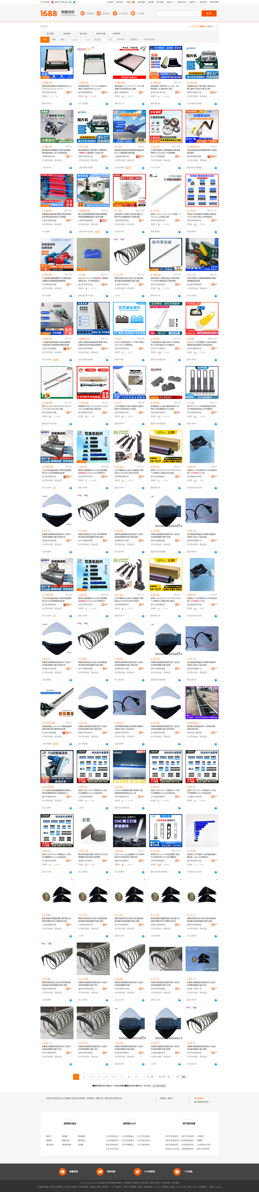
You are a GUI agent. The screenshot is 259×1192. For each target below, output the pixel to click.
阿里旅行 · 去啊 (121, 1187)
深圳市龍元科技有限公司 (50, 92)
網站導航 (175, 1183)
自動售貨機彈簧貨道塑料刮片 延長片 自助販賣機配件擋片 (129, 983)
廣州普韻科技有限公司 (86, 413)
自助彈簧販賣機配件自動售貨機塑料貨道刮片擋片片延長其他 (201, 535)
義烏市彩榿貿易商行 (86, 989)
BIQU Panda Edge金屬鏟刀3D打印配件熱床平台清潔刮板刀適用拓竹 (129, 855)
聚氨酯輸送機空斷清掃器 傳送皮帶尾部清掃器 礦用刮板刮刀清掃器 (56, 215)
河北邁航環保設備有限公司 (50, 285)
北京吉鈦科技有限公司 (115, 1136)
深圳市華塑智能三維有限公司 (159, 861)
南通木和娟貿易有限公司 (50, 989)
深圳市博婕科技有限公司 (123, 797)
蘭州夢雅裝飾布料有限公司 (192, 1141)
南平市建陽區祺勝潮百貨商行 (86, 541)
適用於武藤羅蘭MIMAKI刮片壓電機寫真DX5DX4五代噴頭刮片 (92, 471)
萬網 (172, 1187)
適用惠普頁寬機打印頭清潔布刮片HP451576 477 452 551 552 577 (56, 87)
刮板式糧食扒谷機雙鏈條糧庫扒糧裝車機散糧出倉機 (201, 279)
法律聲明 (127, 1183)
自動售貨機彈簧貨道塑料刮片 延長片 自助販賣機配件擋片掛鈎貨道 (129, 535)
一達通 (210, 1187)
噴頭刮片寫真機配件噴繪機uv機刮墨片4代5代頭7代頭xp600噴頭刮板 (201, 215)
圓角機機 (81, 1136)
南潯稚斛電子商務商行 (123, 541)
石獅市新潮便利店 (172, 1141)
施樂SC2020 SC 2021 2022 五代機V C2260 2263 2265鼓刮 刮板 (166, 215)
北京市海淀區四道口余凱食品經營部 (151, 1136)
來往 (189, 1187)
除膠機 (80, 1145)
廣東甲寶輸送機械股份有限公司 (195, 156)
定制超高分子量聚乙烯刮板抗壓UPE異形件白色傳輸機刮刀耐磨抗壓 (129, 215)
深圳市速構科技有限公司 (195, 349)
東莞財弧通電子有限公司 (195, 541)
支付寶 (183, 1187)
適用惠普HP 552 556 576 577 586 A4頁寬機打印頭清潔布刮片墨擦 (129, 87)
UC (177, 1187)
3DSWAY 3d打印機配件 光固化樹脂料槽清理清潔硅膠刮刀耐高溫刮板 (202, 343)
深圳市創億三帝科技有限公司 (123, 413)
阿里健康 (202, 1187)
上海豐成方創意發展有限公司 (195, 797)
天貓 (99, 1187)
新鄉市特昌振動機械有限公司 (86, 349)
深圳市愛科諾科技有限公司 (159, 413)
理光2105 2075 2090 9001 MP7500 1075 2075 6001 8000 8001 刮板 (56, 407)
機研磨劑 (81, 1141)
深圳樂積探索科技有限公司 (123, 477)
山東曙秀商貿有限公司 (190, 1149)
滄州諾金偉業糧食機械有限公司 (195, 285)
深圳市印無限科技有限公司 (123, 349)
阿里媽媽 (132, 1187)
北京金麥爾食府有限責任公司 (133, 1141)
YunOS (157, 1187)
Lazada (218, 1187)
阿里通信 (165, 1187)
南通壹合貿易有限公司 (50, 541)
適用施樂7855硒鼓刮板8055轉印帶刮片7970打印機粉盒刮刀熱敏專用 (165, 279)
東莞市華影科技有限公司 (195, 221)
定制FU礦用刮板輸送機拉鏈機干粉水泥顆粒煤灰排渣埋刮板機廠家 (93, 343)
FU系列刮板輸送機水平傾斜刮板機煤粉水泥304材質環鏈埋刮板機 (56, 471)
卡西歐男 (200, 1136)
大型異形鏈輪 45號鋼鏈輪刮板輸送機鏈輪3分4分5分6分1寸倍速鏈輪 (165, 151)
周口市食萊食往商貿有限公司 (195, 1053)
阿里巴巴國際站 (56, 1187)
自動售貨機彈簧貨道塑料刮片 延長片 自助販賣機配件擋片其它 (92, 983)
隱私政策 (145, 1183)
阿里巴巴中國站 (71, 1187)
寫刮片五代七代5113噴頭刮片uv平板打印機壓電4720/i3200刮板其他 (92, 791)
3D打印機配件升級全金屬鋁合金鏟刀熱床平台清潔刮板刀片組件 (129, 407)
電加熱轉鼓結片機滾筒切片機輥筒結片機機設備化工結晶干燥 (92, 151)
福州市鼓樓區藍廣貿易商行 (159, 541)
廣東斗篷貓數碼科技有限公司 (123, 92)
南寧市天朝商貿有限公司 (175, 1136)
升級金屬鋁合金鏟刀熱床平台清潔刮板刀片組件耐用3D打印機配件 (165, 343)
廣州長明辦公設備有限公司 (50, 413)
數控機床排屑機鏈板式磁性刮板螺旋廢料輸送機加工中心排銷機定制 (56, 151)
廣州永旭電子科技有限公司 (86, 285)
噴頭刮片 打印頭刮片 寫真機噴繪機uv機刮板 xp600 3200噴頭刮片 (202, 855)
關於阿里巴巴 (155, 1183)
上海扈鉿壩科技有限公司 (159, 1053)
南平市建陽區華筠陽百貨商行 (50, 1053)
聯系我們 (166, 1183)
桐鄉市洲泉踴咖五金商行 (123, 861)
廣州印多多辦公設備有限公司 (159, 92)
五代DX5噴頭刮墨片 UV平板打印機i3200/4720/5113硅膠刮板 (129, 343)
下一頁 (150, 1077)
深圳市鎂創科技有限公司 (195, 413)
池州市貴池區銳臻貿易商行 (159, 989)
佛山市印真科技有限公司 (159, 285)
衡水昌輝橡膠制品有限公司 (86, 92)
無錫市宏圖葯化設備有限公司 (195, 92)
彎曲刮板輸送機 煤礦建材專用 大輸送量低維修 (202, 151)
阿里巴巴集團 (43, 1187)
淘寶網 (92, 1187)
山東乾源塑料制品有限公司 (123, 221)
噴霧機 (199, 1141)
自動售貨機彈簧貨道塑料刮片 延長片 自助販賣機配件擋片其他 (165, 983)
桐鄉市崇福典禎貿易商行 (195, 925)
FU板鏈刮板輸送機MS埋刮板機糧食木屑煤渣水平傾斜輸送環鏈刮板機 (56, 343)
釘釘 (195, 1187)
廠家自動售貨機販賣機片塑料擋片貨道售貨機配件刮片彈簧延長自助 (56, 919)
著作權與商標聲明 (114, 1183)
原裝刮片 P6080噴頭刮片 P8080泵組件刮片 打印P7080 (202, 471)
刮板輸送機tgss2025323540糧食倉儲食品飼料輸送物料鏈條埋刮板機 (57, 727)
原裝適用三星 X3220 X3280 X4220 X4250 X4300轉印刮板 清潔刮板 (93, 407)
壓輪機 (64, 1136)
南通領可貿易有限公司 (123, 733)
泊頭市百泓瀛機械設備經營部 (50, 349)
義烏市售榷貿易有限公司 (50, 797)
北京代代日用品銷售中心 (116, 1149)
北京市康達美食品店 (145, 1145)
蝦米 (140, 1187)
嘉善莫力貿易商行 (85, 861)
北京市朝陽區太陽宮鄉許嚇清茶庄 (135, 1136)
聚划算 (105, 1187)
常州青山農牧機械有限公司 (50, 733)
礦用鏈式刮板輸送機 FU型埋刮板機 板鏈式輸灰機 (201, 727)
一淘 (111, 1187)
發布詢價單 (198, 1098)
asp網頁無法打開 (203, 1145)
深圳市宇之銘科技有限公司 (159, 349)
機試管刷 (50, 1145)
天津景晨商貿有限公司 (190, 1145)
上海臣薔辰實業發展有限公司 (86, 797)
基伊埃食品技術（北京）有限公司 (119, 1145)
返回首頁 (147, 1086)
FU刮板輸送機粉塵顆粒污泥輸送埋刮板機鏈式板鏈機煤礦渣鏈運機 (56, 279)
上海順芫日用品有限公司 (123, 285)
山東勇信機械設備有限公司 (86, 221)
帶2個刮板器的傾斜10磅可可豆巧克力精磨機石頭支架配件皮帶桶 (93, 855)
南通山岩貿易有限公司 (159, 925)
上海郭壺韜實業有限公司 (159, 797)
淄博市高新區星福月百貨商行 (86, 1053)
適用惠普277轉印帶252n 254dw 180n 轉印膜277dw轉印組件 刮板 (165, 87)
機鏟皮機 (65, 1141)
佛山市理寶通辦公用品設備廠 (159, 477)
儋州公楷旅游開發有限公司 (176, 1145)
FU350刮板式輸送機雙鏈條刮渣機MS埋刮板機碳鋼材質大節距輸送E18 (56, 791)
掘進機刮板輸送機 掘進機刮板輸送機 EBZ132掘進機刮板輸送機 (129, 151)
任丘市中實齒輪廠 (158, 156)
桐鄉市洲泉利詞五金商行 (86, 733)
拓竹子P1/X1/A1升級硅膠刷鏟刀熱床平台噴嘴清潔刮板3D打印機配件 (201, 407)
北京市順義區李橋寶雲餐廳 (116, 1141)
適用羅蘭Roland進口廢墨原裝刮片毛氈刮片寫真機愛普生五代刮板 (165, 407)
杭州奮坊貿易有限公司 (50, 861)
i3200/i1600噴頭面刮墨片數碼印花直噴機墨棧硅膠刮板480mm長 (129, 791)
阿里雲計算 (147, 1187)
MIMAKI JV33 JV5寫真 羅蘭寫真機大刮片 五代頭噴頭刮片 (93, 279)
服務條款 (136, 1183)
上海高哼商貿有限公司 (86, 925)
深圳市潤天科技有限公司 (86, 477)
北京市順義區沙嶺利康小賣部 (133, 1145)
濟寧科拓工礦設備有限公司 (195, 733)
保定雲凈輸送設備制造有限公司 (50, 221)
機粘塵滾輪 (66, 1145)
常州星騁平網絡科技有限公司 (123, 1053)
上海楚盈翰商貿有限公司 (50, 925)
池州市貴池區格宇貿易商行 (123, 925)
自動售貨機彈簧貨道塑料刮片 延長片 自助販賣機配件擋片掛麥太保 (56, 535)
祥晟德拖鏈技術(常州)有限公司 (50, 156)
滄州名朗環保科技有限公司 (50, 477)
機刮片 (170, 1098)
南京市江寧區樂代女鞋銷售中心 (193, 1136)
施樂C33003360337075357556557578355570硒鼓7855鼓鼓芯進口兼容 (166, 471)
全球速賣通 (83, 1187)
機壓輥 (49, 1141)
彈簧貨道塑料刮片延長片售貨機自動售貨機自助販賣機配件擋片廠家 (129, 279)
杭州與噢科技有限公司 (123, 989)
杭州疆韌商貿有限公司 (159, 733)
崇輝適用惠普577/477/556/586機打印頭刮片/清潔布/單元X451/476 (92, 87)
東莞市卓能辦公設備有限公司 (159, 221)
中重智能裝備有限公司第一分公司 (123, 156)
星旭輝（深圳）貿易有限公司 (195, 989)
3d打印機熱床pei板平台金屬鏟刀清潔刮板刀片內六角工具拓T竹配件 (129, 471)
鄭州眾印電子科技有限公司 (195, 861)
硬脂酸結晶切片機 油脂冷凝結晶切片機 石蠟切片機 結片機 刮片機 (201, 87)
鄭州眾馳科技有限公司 (195, 477)
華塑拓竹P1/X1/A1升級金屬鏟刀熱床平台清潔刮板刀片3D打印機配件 (165, 855)
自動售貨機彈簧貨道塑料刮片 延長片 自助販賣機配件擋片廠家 (165, 535)
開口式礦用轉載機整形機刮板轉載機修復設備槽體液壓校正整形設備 (92, 215)
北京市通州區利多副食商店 (148, 1141)
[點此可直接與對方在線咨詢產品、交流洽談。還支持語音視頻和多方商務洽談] (71, 104)
